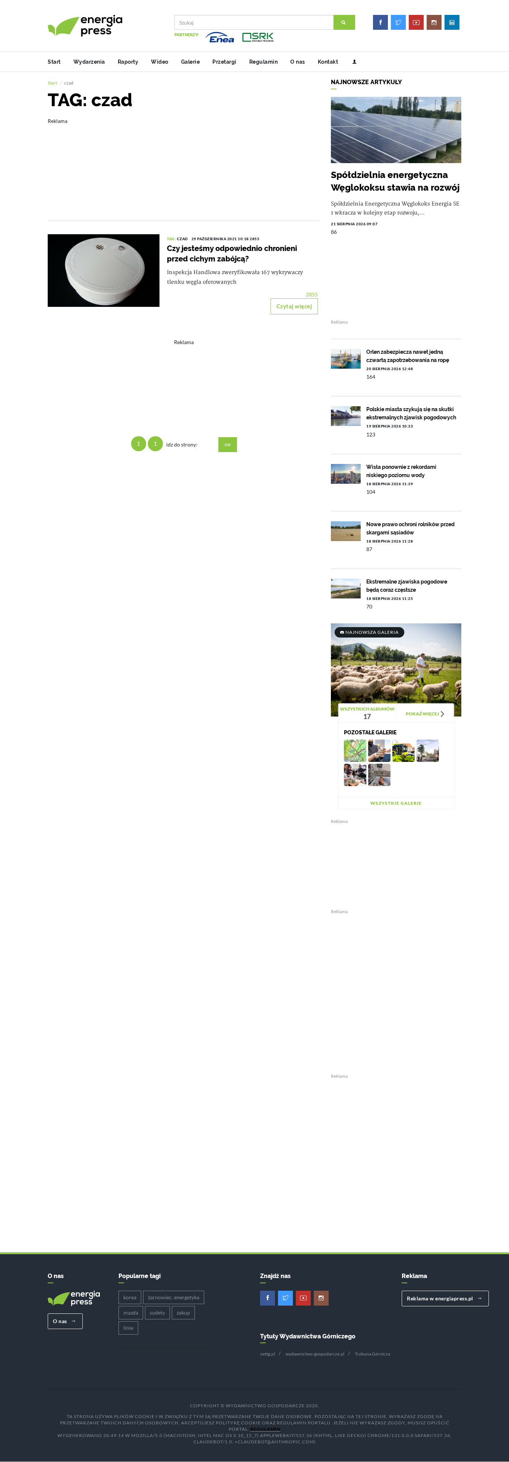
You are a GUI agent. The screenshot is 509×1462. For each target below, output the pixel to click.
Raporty (128, 62)
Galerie (190, 62)
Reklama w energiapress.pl (440, 1298)
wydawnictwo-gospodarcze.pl (314, 1354)
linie (128, 1328)
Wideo (159, 62)
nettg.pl (267, 1354)
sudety (157, 1312)
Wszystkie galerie (396, 803)
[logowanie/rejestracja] (351, 62)
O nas (297, 62)
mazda (130, 1312)
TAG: (172, 238)
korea (129, 1297)
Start (54, 62)
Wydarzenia (89, 62)
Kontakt (328, 62)
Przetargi (224, 62)
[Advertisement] (184, 164)
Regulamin (263, 62)
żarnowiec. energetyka (173, 1297)
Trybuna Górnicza (372, 1354)
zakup (183, 1312)
